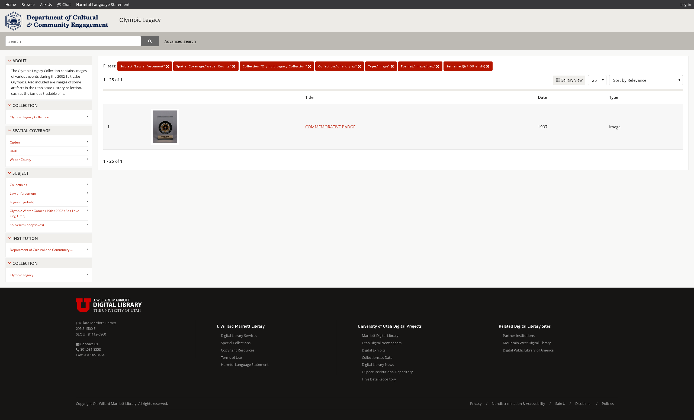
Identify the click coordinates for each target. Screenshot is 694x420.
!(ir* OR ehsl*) (466, 66)
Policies (608, 403)
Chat (66, 4)
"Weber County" (204, 66)
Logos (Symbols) (22, 202)
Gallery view (571, 80)
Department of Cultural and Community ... (41, 250)
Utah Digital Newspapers (381, 342)
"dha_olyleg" (338, 66)
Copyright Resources (237, 350)
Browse (28, 4)
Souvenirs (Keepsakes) (27, 225)
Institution (25, 238)
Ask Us (46, 4)
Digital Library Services (239, 335)
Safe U (560, 403)
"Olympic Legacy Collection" (275, 66)
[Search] (150, 41)
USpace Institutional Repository (387, 371)
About (19, 60)
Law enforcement (23, 193)
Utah (13, 151)
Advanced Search (180, 41)
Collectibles (18, 185)
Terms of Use (231, 357)
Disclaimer (583, 403)
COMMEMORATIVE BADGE (330, 126)
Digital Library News (378, 364)
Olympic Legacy (140, 20)
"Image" (379, 66)
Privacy (476, 403)
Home (10, 4)
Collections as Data (377, 357)
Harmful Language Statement (103, 4)
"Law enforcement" (143, 66)
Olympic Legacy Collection (29, 117)
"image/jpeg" (418, 66)
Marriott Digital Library (380, 335)
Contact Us (88, 343)
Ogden (15, 142)
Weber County (20, 159)
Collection (25, 105)
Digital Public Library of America (528, 350)
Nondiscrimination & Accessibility (518, 403)
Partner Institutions (519, 335)
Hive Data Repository (379, 379)
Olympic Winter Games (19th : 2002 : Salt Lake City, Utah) (44, 213)
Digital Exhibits (373, 350)
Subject (20, 173)
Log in (685, 4)
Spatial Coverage (31, 130)
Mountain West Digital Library (527, 342)
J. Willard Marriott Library (96, 322)
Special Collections (235, 342)
